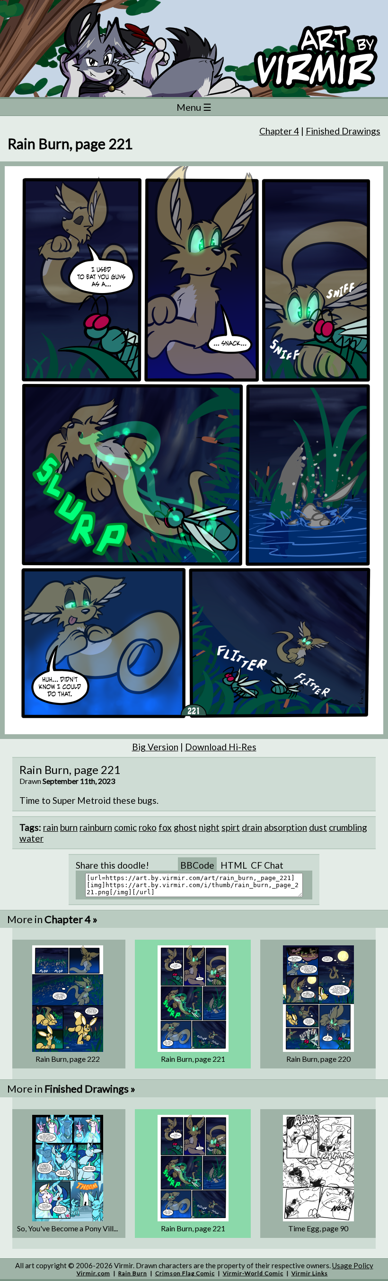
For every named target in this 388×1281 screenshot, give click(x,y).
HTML (233, 865)
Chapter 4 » (70, 919)
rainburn (95, 827)
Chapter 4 (279, 130)
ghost (185, 827)
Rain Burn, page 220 (318, 1058)
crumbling (348, 827)
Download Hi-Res (220, 746)
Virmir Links (309, 1273)
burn (69, 827)
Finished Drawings (343, 130)
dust (318, 827)
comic (125, 827)
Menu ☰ (194, 107)
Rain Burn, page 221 (193, 1058)
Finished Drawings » (89, 1088)
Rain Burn (132, 1273)
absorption (285, 827)
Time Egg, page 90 (318, 1228)
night (209, 827)
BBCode (197, 865)
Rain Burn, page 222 (67, 1058)
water (31, 838)
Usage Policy (352, 1265)
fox (165, 827)
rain (50, 827)
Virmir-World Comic (253, 1273)
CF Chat (267, 865)
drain (252, 827)
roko (148, 827)
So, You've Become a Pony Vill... (67, 1228)
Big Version (155, 746)
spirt (230, 827)
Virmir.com (93, 1273)
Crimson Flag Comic (185, 1273)
